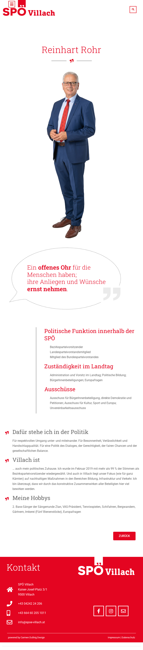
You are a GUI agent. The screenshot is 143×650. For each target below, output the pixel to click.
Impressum (114, 637)
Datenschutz (128, 637)
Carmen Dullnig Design (33, 637)
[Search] (133, 9)
